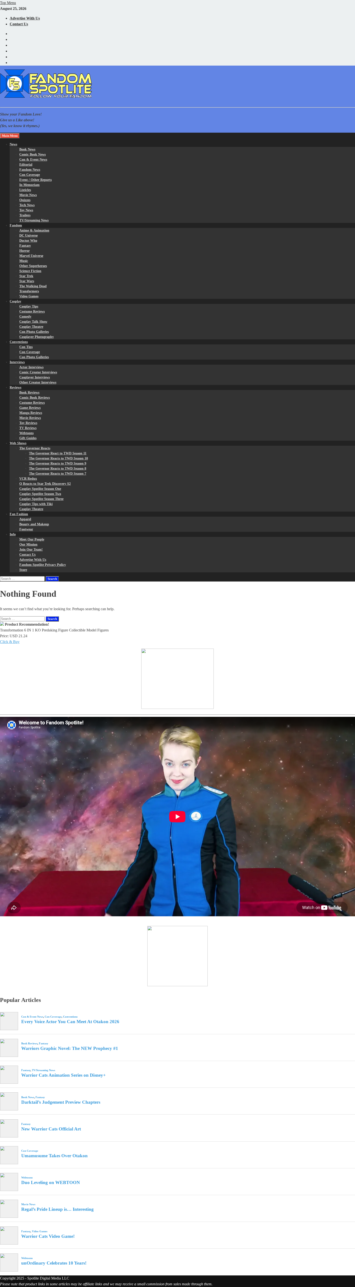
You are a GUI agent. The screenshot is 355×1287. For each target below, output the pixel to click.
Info (13, 534)
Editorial (25, 164)
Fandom (16, 225)
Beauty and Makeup (34, 524)
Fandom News (29, 169)
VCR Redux (28, 478)
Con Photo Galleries (34, 332)
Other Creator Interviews (37, 382)
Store (23, 570)
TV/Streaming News (34, 220)
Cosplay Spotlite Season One (40, 489)
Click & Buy (10, 642)
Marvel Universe (31, 256)
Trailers (24, 215)
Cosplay (15, 301)
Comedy (25, 316)
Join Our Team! (31, 549)
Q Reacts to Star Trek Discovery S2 (45, 484)
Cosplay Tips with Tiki (36, 504)
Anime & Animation (34, 230)
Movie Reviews (30, 418)
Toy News (26, 210)
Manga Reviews (30, 413)
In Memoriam (29, 185)
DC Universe (28, 235)
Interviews (17, 362)
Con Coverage (29, 175)
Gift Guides (27, 438)
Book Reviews (29, 392)
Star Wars (26, 281)
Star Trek (26, 276)
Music (23, 261)
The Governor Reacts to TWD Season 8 (57, 468)
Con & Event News (33, 159)
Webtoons (26, 433)
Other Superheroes (33, 266)
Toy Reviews (28, 423)
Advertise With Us (25, 18)
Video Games (28, 296)
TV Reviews (27, 428)
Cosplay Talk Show (33, 321)
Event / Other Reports (35, 180)
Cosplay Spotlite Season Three (41, 499)
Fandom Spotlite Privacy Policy (42, 565)
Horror (24, 251)
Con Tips (26, 347)
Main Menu (10, 135)
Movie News (28, 195)
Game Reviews (30, 408)
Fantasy (25, 245)
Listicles (25, 190)
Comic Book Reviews (34, 397)
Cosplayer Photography (36, 337)
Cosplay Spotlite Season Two (40, 494)
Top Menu (8, 3)
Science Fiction (30, 271)
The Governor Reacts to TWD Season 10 (58, 458)
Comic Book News (32, 154)
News (13, 144)
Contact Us (19, 24)
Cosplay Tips (28, 306)
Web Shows (18, 443)
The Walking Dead (33, 286)
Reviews (15, 387)
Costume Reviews (32, 311)
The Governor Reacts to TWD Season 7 (57, 473)
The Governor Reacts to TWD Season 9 (57, 463)
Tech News (27, 205)
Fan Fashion (19, 514)
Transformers (29, 291)
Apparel (25, 519)
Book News (27, 149)
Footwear (26, 529)
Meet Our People (31, 539)
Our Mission (28, 544)
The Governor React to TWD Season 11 (57, 453)
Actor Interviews (31, 367)
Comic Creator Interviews (38, 372)
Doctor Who (28, 240)
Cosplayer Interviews (34, 377)
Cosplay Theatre (31, 327)
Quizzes (24, 200)
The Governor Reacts (34, 448)
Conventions (19, 342)
